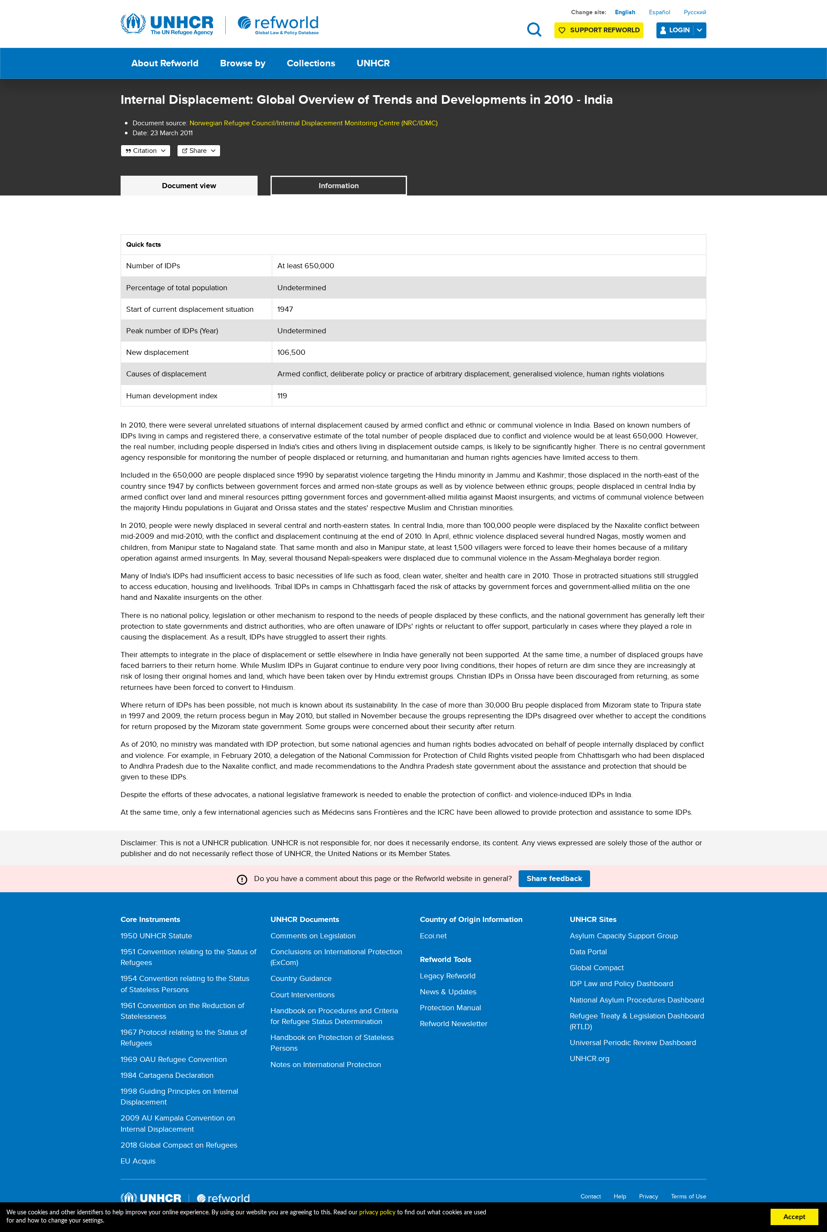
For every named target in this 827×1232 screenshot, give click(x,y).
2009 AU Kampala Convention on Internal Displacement (178, 1123)
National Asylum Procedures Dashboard (637, 999)
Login (679, 30)
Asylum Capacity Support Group (624, 935)
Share (198, 150)
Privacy (648, 1196)
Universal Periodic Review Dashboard (633, 1042)
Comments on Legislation (313, 935)
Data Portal (588, 951)
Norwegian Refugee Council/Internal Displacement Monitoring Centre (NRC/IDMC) (314, 123)
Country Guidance (301, 978)
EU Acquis (138, 1160)
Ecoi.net (433, 935)
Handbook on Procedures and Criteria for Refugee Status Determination (334, 1016)
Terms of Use (688, 1196)
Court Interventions (302, 994)
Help (620, 1196)
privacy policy (377, 1213)
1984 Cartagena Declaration (167, 1075)
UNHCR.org (589, 1058)
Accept (794, 1216)
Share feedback (554, 878)
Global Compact (597, 967)
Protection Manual (450, 1007)
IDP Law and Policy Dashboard (621, 983)
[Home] (220, 24)
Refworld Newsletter (454, 1023)
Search (534, 29)
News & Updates (448, 991)
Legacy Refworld (448, 975)
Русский (695, 12)
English (625, 12)
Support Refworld (605, 30)
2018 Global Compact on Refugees (179, 1144)
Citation (145, 150)
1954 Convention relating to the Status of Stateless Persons (185, 983)
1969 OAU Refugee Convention (174, 1059)
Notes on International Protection (325, 1064)
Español (659, 12)
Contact (591, 1196)
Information (339, 185)
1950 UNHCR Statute (156, 935)
